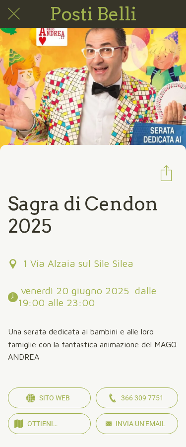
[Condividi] (166, 173)
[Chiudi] (14, 14)
